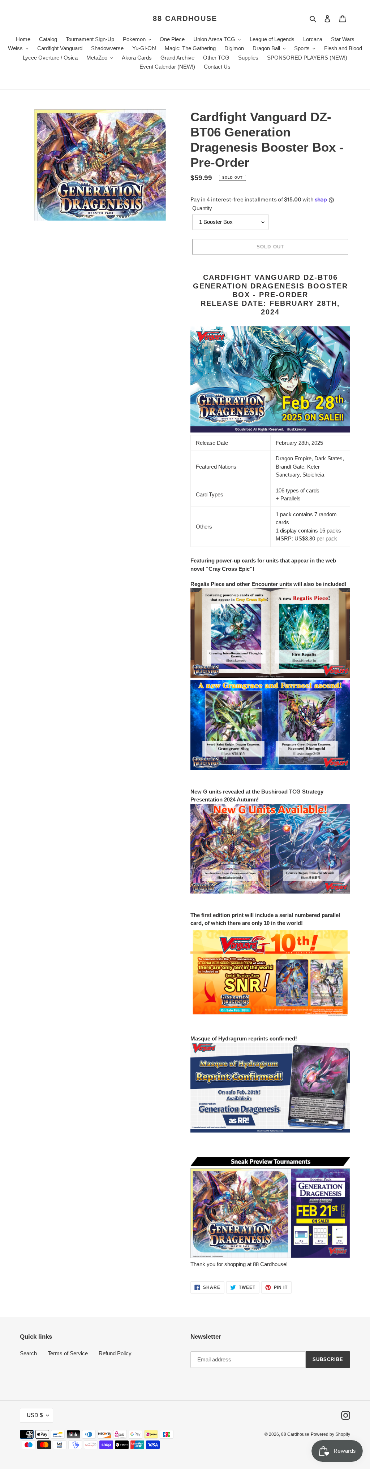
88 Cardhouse (185, 18)
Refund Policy (115, 1353)
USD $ (35, 1415)
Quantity (202, 208)
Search (28, 1353)
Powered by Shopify (330, 1434)
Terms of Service (68, 1353)
